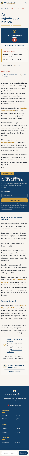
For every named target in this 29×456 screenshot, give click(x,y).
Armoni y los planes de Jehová (10, 75)
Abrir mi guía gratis (14, 200)
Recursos (4, 432)
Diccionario (8, 9)
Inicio (2, 9)
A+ (19, 65)
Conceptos (18, 429)
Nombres (4, 419)
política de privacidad (6, 209)
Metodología (5, 442)
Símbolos (4, 429)
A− (15, 65)
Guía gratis (18, 432)
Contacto (17, 442)
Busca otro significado (14, 371)
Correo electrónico (5, 191)
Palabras (17, 415)
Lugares (17, 419)
